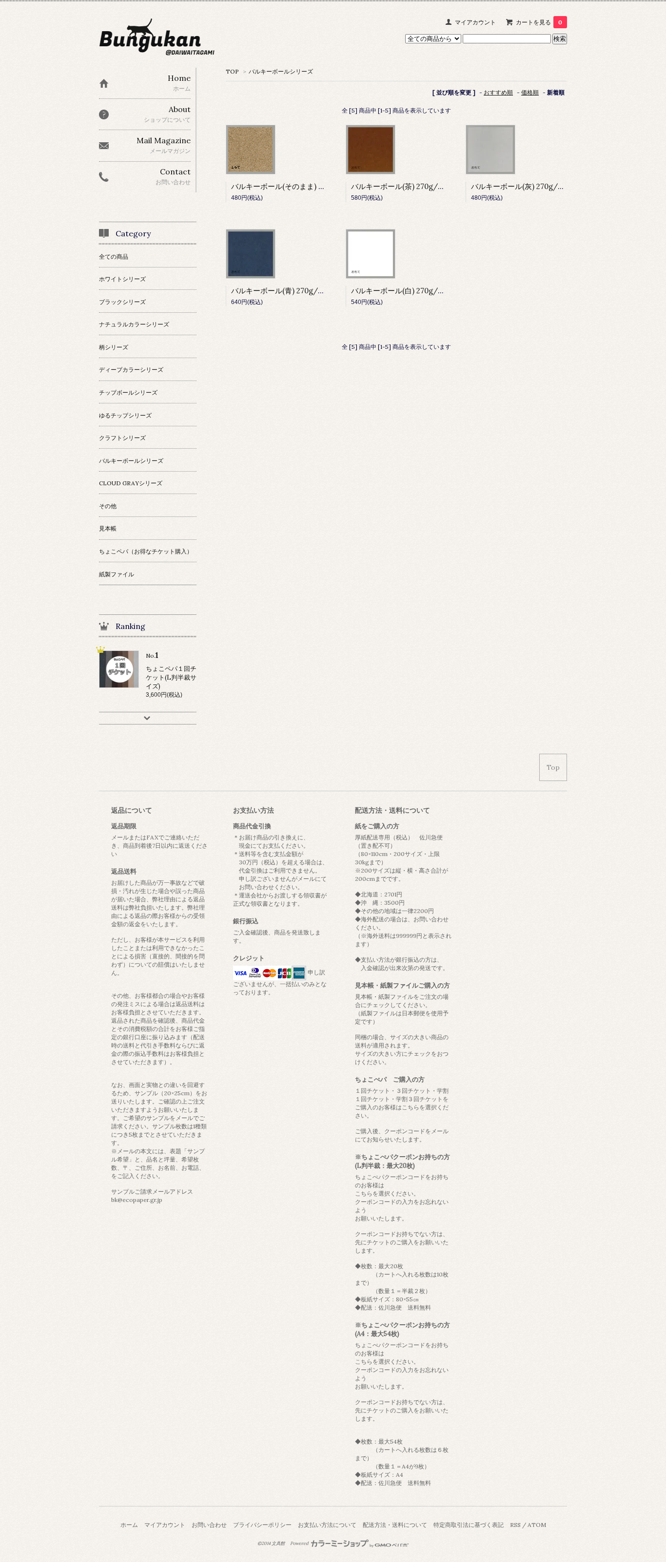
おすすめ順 (498, 92)
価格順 (530, 92)
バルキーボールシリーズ (281, 71)
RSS (515, 1524)
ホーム (129, 1524)
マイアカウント (475, 22)
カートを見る (539, 22)
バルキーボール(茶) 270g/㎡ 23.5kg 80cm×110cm (432, 186)
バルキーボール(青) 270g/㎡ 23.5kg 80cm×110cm (312, 290)
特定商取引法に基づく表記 (468, 1524)
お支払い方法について (327, 1524)
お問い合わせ (209, 1524)
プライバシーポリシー (262, 1524)
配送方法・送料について (395, 1524)
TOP (232, 71)
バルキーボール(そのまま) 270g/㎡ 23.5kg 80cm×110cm (323, 186)
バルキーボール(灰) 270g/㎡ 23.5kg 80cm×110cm (552, 186)
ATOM (537, 1524)
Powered (300, 1543)
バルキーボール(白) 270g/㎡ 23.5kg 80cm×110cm (432, 290)
